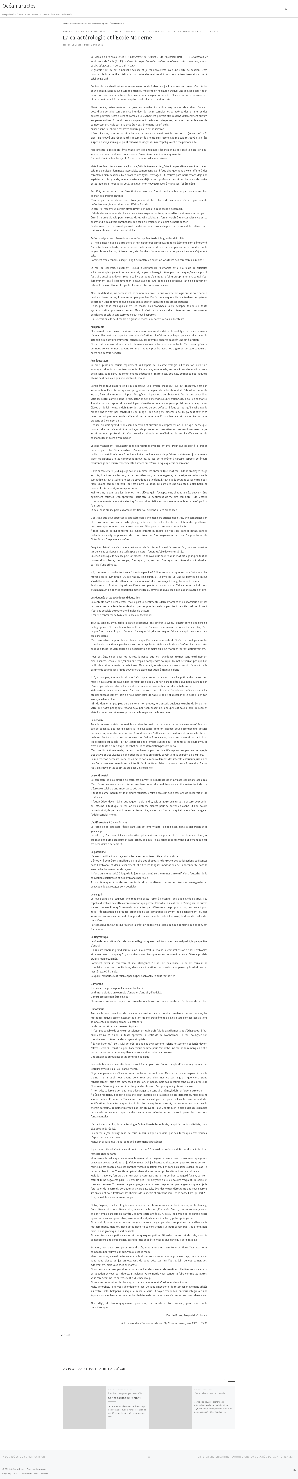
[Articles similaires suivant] (231, 1378)
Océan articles (17, 1469)
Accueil (66, 23)
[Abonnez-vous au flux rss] (294, 1470)
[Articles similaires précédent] (224, 1378)
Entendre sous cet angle (210, 1393)
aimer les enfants (79, 23)
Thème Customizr (40, 1474)
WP (15, 1474)
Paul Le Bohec (74, 45)
